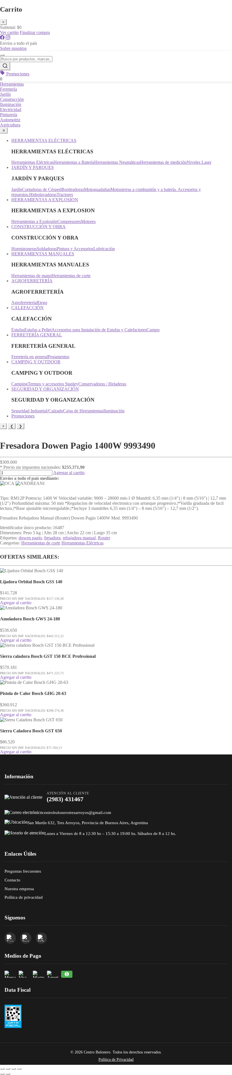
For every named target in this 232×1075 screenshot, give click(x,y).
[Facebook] (3, 38)
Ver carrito (9, 32)
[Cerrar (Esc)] (19, 1069)
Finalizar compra (35, 32)
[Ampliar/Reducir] (2, 1069)
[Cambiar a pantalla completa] (8, 1069)
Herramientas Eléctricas (82, 542)
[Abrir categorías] (2, 55)
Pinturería (8, 114)
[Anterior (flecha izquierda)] (2, 1074)
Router (104, 537)
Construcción (12, 99)
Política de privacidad (24, 897)
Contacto (12, 879)
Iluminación (10, 104)
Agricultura (10, 124)
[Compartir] (13, 1069)
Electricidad (10, 109)
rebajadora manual (79, 537)
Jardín (5, 94)
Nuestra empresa (19, 888)
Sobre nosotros (13, 48)
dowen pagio (30, 537)
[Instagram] (8, 38)
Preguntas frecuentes (23, 871)
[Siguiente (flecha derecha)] (8, 1074)
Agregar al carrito (69, 472)
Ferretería (8, 89)
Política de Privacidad (116, 1059)
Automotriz (10, 119)
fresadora (52, 537)
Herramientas (12, 84)
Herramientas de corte (40, 542)
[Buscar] (5, 66)
